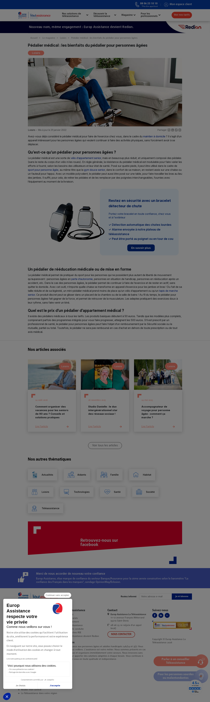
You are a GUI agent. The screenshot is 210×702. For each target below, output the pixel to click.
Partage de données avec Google (22, 672)
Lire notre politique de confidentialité (22, 658)
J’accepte (55, 685)
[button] (7, 696)
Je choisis (20, 685)
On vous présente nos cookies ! (21, 669)
